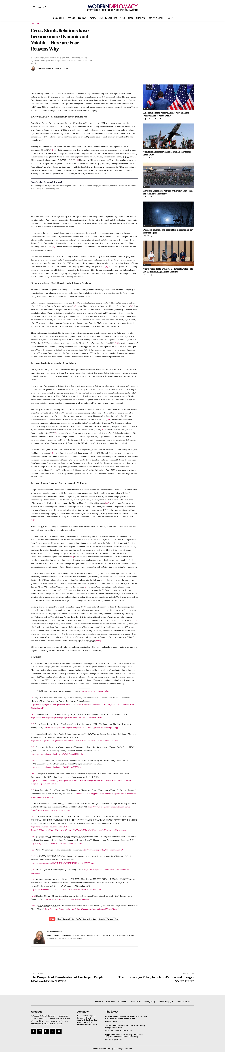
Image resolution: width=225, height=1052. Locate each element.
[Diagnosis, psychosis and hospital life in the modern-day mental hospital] (168, 214)
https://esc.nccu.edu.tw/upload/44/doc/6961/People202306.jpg (57, 753)
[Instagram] (39, 1031)
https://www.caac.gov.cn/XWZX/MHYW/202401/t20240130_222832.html (62, 863)
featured (66, 919)
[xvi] (86, 586)
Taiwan (110, 919)
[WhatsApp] (44, 75)
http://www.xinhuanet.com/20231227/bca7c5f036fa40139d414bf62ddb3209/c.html (66, 889)
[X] (38, 75)
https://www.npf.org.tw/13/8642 (95, 691)
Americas (147, 109)
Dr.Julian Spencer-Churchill (152, 119)
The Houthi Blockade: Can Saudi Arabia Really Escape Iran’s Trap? (125, 1026)
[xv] (126, 559)
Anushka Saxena (46, 68)
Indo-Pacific (76, 919)
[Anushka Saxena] (33, 68)
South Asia (147, 265)
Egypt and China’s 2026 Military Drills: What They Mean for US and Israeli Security (124, 1036)
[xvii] (135, 620)
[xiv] (72, 556)
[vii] (117, 343)
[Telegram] (60, 75)
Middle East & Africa (150, 148)
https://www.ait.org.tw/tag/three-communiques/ (102, 849)
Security (102, 919)
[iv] (106, 266)
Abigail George (148, 236)
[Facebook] (33, 75)
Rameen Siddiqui (148, 158)
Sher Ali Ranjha (148, 275)
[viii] (109, 419)
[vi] (131, 306)
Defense (146, 187)
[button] (43, 7)
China (58, 919)
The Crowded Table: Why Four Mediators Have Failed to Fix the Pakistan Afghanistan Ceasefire (168, 270)
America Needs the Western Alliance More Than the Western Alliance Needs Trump (166, 114)
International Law (89, 919)
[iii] (53, 246)
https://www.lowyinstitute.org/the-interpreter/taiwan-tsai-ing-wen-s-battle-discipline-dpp (80, 727)
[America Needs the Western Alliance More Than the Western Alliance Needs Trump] (168, 97)
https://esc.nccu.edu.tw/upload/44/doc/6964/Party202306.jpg (56, 767)
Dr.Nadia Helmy (148, 197)
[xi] (51, 453)
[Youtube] (59, 1031)
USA (116, 919)
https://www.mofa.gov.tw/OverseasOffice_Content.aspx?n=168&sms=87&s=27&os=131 (82, 909)
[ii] (77, 160)
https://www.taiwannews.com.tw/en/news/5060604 (67, 899)
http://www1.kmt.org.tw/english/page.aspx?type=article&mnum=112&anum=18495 (66, 717)
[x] (56, 433)
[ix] (102, 429)
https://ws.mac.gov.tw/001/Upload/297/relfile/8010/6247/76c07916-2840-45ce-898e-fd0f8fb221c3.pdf (74, 740)
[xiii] (33, 520)
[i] (53, 149)
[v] (74, 306)
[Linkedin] (49, 75)
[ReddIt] (54, 75)
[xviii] (98, 640)
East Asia (36, 23)
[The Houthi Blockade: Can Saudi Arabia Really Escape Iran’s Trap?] (168, 136)
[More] (65, 75)
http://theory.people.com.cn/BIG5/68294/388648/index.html (56, 843)
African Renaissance (150, 226)
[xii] (107, 503)
